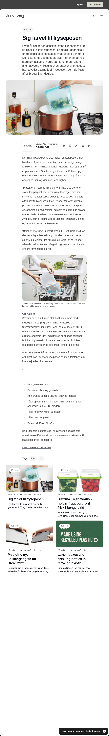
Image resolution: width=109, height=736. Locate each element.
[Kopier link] (89, 146)
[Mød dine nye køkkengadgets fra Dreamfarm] (29, 547)
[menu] (101, 16)
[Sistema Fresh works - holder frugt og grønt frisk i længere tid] (79, 491)
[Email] (82, 146)
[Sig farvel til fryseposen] (29, 487)
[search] (94, 16)
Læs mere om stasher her (36, 447)
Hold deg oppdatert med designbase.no (81, 731)
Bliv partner (95, 4)
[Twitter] (76, 146)
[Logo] (15, 16)
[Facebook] (63, 146)
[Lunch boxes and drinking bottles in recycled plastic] (79, 547)
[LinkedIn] (70, 146)
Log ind (79, 4)
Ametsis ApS (43, 147)
